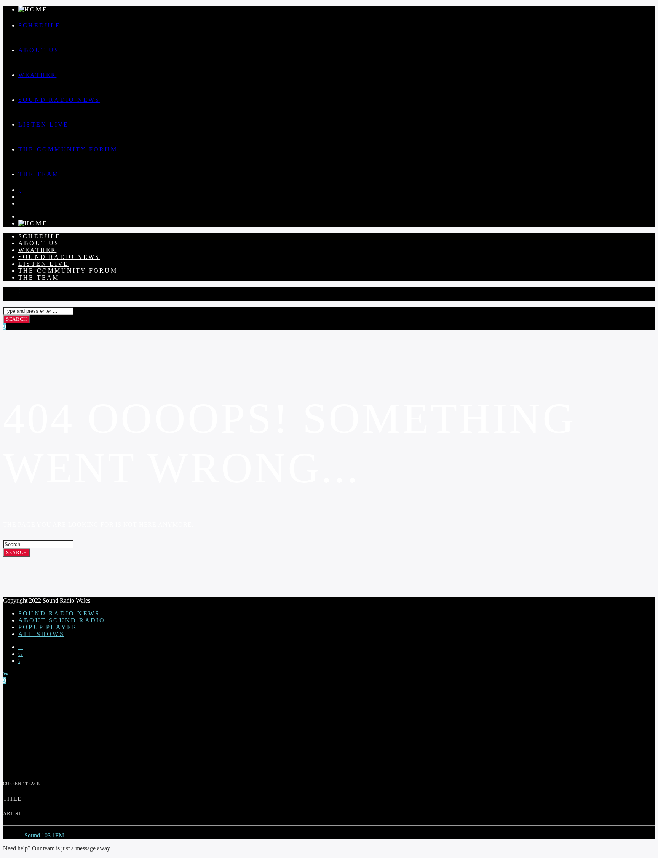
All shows (41, 634)
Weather (37, 75)
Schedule (39, 25)
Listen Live (43, 124)
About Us (38, 50)
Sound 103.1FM (43, 835)
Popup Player (47, 627)
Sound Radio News (59, 99)
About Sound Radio (61, 620)
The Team (38, 174)
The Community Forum (67, 149)
